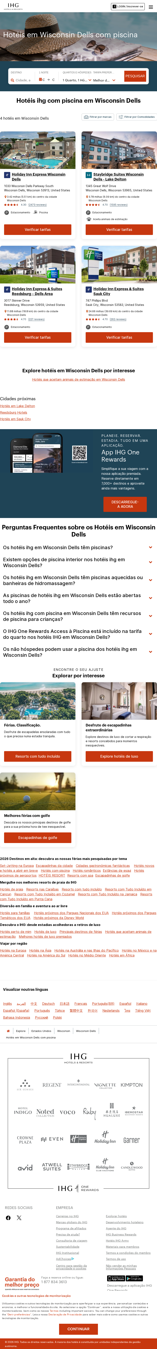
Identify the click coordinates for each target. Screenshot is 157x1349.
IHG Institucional (67, 1253)
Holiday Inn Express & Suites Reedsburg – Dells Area (37, 291)
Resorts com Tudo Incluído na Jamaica (107, 894)
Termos (54, 1310)
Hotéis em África (122, 955)
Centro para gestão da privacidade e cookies (71, 1266)
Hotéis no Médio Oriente (87, 955)
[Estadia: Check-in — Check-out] (46, 80)
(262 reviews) (118, 319)
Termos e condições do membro (128, 1253)
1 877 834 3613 (54, 1281)
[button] (151, 6)
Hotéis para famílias (15, 913)
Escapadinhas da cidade (54, 866)
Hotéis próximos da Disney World (59, 918)
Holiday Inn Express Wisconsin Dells (38, 177)
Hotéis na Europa (13, 950)
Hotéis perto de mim (15, 932)
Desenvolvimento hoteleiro (125, 1222)
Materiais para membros (122, 1246)
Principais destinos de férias (80, 932)
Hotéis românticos (87, 870)
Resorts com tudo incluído (82, 889)
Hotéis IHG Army (117, 1240)
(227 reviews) (36, 319)
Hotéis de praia (11, 889)
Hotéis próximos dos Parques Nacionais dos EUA (71, 913)
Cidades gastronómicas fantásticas (103, 866)
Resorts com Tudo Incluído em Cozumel (44, 894)
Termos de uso (116, 1259)
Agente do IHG (116, 1228)
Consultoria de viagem (71, 1240)
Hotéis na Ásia (40, 950)
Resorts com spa (80, 875)
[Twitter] (19, 1218)
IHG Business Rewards (121, 1234)
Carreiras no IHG (67, 1216)
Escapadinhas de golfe (112, 875)
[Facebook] (9, 1218)
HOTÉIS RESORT (52, 875)
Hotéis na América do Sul (46, 955)
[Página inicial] (8, 1031)
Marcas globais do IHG (71, 1222)
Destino (16, 72)
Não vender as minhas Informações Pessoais (121, 1266)
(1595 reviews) (119, 204)
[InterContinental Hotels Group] (13, 6)
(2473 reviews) (37, 204)
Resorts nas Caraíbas (42, 889)
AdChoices (63, 1259)
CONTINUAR (78, 1329)
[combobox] (23, 80)
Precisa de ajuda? (68, 1234)
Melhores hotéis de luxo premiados (45, 937)
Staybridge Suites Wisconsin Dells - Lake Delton (118, 177)
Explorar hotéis (116, 1216)
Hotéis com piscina (55, 870)
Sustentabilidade (67, 1246)
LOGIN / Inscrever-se (130, 6)
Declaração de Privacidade (65, 1314)
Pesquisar (135, 76)
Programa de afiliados (71, 1228)
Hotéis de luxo (45, 932)
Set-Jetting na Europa (17, 866)
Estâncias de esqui (117, 870)
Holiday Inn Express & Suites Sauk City (118, 291)
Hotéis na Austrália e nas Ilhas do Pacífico (86, 950)
